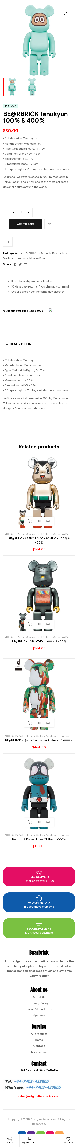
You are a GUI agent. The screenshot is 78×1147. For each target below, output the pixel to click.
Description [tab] (20, 344)
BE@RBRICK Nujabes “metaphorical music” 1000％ (39, 740)
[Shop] (10, 1139)
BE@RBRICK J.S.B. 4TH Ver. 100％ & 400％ (39, 641)
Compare (49, 224)
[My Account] (29, 1139)
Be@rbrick (44, 253)
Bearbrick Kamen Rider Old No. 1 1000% (39, 839)
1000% (9, 736)
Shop (10, 1142)
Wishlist (68, 1142)
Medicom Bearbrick (15, 258)
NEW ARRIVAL (37, 258)
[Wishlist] (68, 1139)
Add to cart (25, 223)
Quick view (48, 521)
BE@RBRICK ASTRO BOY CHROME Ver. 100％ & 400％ (39, 540)
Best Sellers (59, 253)
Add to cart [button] (30, 521)
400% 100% (28, 253)
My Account (29, 1142)
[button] (65, 13)
